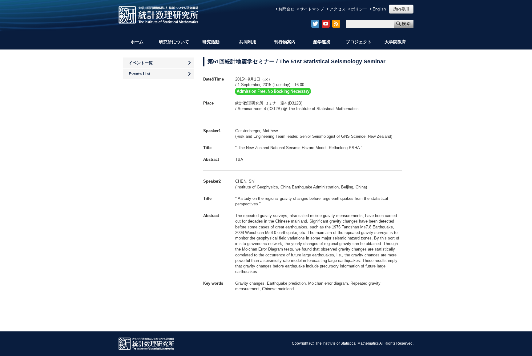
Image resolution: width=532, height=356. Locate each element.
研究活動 (211, 41)
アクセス (337, 9)
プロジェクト (359, 41)
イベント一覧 (141, 63)
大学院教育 (395, 41)
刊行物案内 (285, 41)
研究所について (174, 41)
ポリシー (359, 9)
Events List (139, 74)
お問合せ (286, 9)
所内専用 (401, 8)
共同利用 (247, 41)
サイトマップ (312, 9)
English (379, 9)
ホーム (137, 41)
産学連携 (321, 41)
